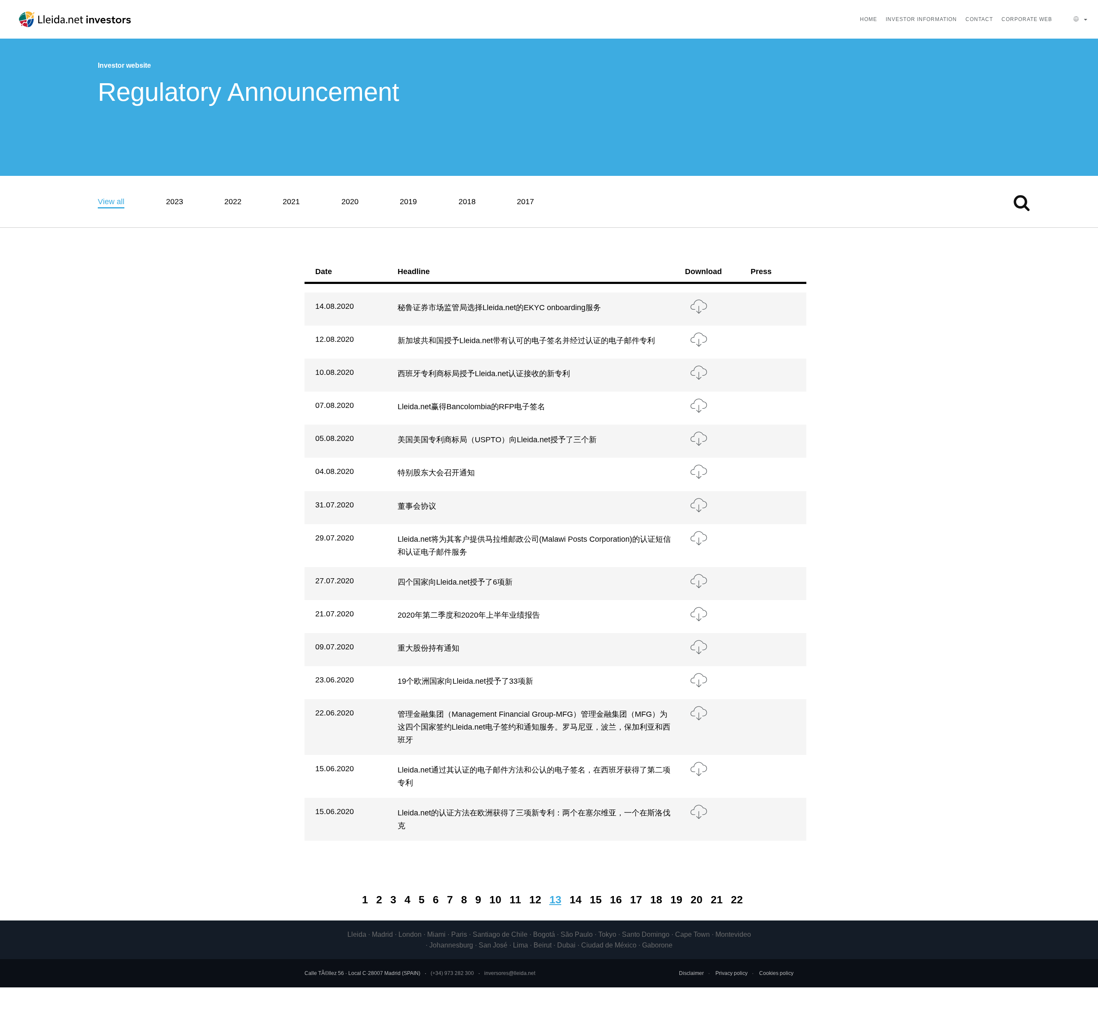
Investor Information (921, 19)
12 (535, 899)
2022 (232, 201)
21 (717, 899)
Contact (979, 19)
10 (495, 899)
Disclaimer (691, 973)
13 (555, 899)
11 (515, 899)
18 (656, 899)
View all (111, 201)
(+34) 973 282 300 (452, 973)
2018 (467, 201)
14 (576, 899)
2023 (174, 201)
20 (697, 899)
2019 (408, 201)
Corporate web (1026, 19)
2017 (525, 201)
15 (596, 899)
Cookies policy (776, 973)
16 (616, 899)
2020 (350, 201)
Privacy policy (731, 973)
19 (676, 899)
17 (636, 899)
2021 (291, 201)
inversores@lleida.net (509, 973)
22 (737, 899)
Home (868, 19)
